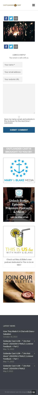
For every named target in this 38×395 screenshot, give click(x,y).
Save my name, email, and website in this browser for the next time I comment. (19, 121)
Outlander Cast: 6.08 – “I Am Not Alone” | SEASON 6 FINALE (16, 367)
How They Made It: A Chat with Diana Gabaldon (18, 332)
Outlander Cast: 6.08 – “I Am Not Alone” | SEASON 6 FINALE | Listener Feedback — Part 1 (18, 356)
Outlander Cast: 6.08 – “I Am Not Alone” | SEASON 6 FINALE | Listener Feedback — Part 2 (18, 344)
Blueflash (30, 392)
